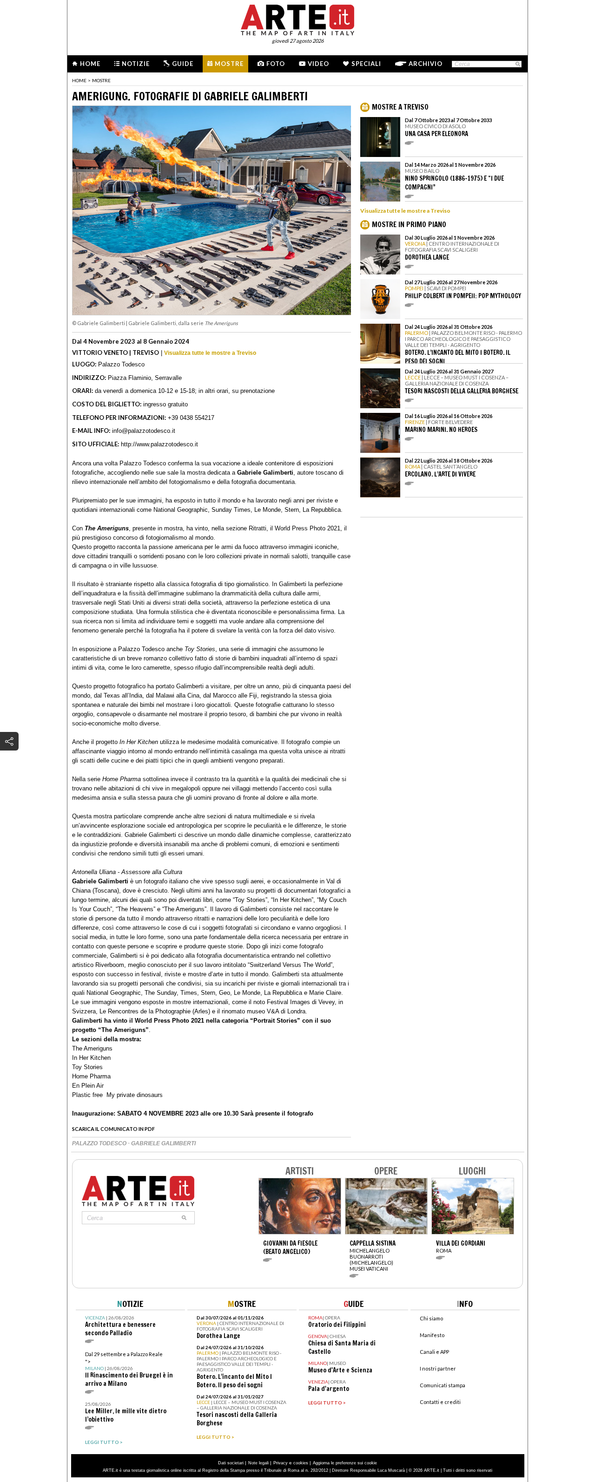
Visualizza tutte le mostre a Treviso (210, 353)
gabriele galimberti (163, 1143)
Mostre (229, 63)
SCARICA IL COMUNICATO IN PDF (113, 1129)
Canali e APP (434, 1352)
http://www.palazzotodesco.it (159, 444)
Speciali (366, 63)
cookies (300, 1463)
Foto (275, 63)
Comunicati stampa (442, 1385)
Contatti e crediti (440, 1402)
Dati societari (231, 1463)
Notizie (136, 63)
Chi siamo (431, 1318)
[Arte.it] (297, 18)
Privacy (280, 1463)
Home (90, 63)
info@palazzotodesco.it (143, 430)
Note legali (258, 1463)
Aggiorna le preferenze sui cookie (345, 1463)
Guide (182, 63)
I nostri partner (438, 1368)
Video (318, 63)
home (79, 80)
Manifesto (432, 1335)
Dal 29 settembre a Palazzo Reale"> (129, 1369)
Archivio (426, 63)
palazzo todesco (100, 1143)
